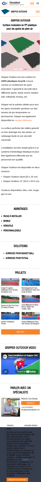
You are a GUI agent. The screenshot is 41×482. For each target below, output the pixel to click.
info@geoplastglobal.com (30, 410)
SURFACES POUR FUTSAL (17, 258)
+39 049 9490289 (27, 407)
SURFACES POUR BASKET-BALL (20, 253)
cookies (25, 459)
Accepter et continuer (17, 480)
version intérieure (23, 120)
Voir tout (20, 332)
